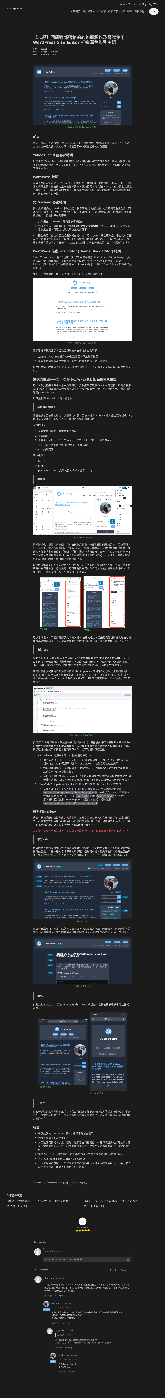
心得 (74, 1183)
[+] (81, 1259)
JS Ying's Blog (14, 8)
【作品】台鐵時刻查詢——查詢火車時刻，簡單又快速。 (38, 1201)
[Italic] (49, 1259)
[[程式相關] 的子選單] (94, 11)
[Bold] (46, 1259)
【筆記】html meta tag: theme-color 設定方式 (111, 1201)
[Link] (75, 1259)
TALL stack (39, 389)
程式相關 (54, 51)
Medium (82, 1340)
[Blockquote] (67, 1259)
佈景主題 (64, 1183)
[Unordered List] (64, 1259)
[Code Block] (71, 1259)
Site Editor (38, 1183)
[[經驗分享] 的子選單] (119, 11)
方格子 (91, 1340)
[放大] (128, 68)
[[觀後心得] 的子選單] (145, 11)
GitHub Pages (90, 1284)
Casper (74, 242)
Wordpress (45, 51)
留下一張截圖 (112, 164)
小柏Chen (49, 1278)
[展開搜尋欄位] (154, 11)
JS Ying (44, 49)
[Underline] (53, 1259)
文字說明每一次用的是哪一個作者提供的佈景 (81, 192)
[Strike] (57, 1259)
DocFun (102, 385)
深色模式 (83, 1183)
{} (78, 1259)
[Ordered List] (60, 1259)
